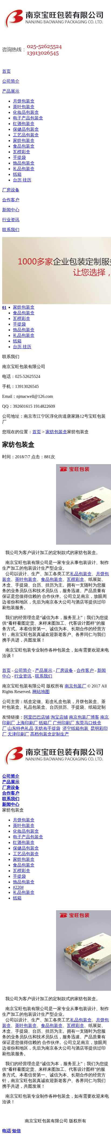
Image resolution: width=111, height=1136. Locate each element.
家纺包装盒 (23, 140)
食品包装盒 (23, 146)
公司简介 (10, 81)
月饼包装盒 (23, 101)
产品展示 (10, 91)
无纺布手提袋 (47, 728)
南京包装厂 (75, 686)
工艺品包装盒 (26, 135)
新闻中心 (10, 209)
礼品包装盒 (23, 168)
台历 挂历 (22, 180)
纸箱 (17, 174)
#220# (18, 887)
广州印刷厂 (63, 722)
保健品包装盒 (26, 129)
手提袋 (19, 157)
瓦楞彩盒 (21, 152)
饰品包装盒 (23, 163)
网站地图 (41, 691)
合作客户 (10, 200)
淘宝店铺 (59, 717)
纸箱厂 (45, 722)
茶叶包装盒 (23, 106)
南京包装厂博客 (84, 717)
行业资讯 (10, 219)
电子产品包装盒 (28, 118)
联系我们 (10, 229)
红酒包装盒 (23, 123)
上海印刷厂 (27, 722)
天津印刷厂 (18, 734)
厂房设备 (10, 190)
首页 (6, 71)
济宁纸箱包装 (76, 728)
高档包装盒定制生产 (49, 734)
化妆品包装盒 (26, 112)
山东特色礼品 (20, 728)
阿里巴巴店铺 (37, 717)
